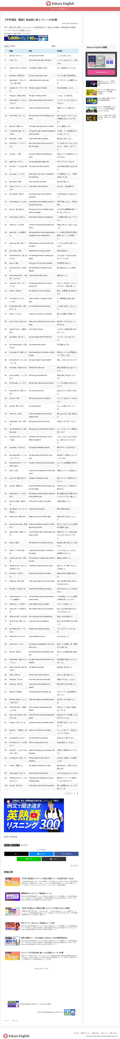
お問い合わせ (113, 1033)
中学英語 (25, 845)
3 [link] (74, 793)
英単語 (7, 845)
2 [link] (71, 793)
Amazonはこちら (101, 72)
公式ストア (104, 1033)
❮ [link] (64, 793)
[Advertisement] (41, 983)
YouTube (76, 1033)
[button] (54, 859)
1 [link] (67, 793)
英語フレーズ (15, 845)
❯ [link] (77, 793)
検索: (54, 46)
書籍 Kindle (95, 1033)
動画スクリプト (85, 1033)
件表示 (12, 46)
